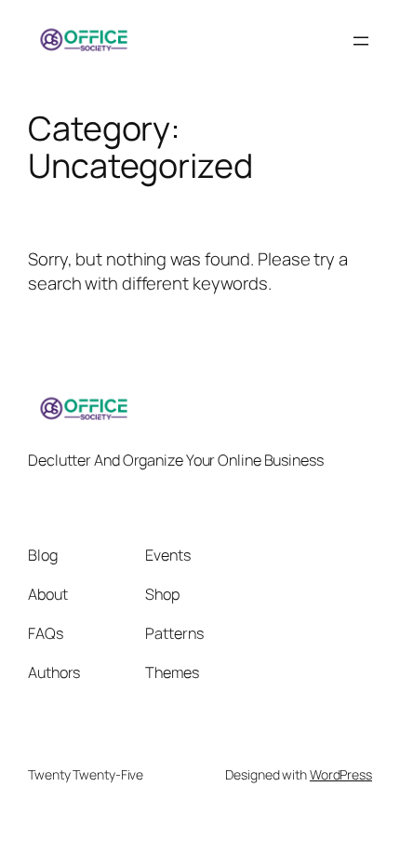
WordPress (341, 774)
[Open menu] (361, 41)
